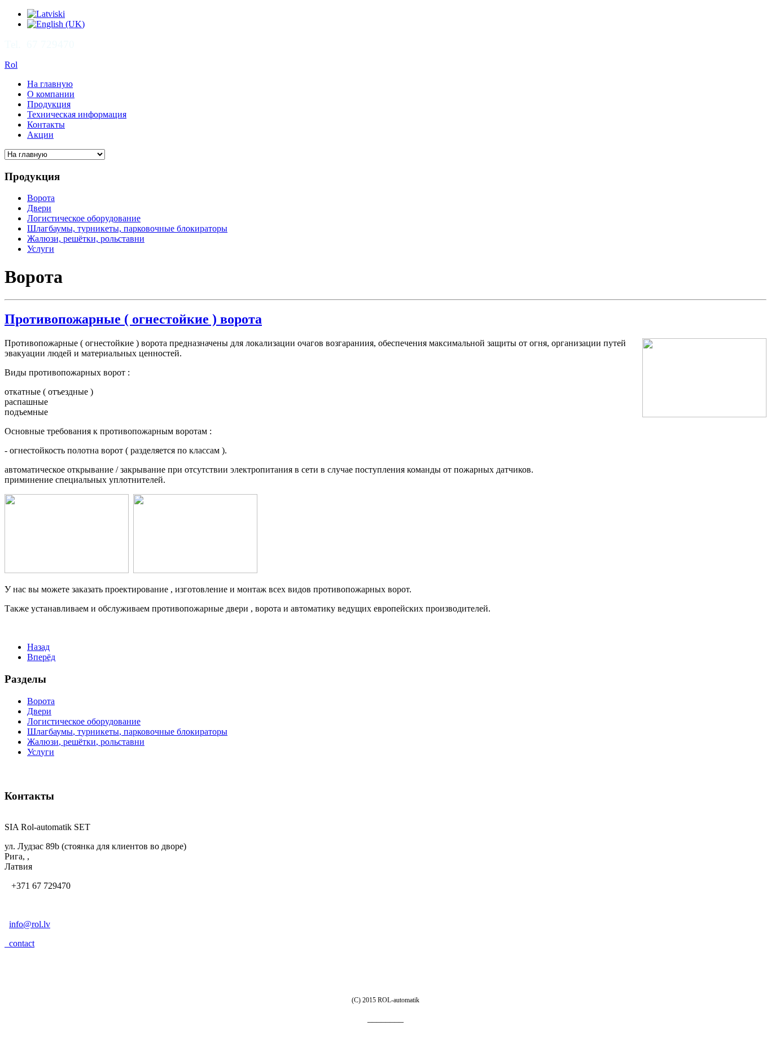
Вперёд (41, 657)
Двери (39, 208)
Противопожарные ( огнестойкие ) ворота (133, 319)
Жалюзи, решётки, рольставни (85, 238)
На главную (50, 84)
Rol (11, 64)
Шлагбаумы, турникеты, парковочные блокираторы (127, 228)
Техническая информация (76, 114)
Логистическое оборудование (84, 218)
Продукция (49, 104)
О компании (51, 94)
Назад (38, 647)
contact (19, 943)
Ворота (41, 198)
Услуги (40, 249)
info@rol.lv (29, 924)
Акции (40, 134)
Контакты (46, 124)
